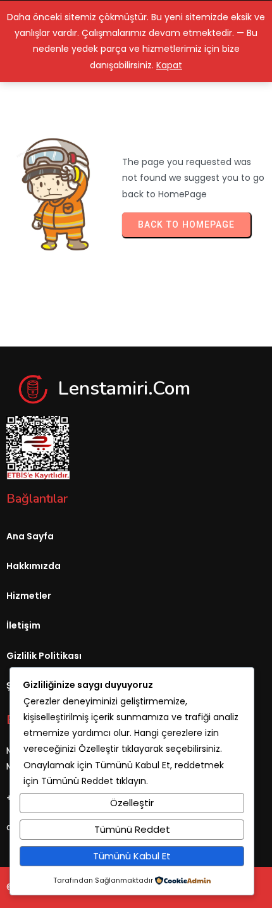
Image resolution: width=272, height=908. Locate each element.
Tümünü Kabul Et (132, 855)
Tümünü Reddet (132, 829)
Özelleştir (132, 802)
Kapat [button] (169, 65)
